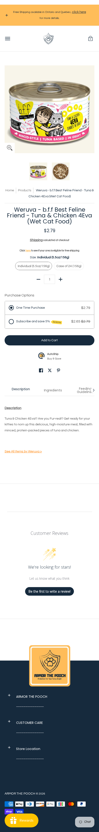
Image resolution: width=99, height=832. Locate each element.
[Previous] (8, 108)
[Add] (60, 279)
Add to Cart (49, 340)
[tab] (21, 390)
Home (9, 190)
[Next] (91, 108)
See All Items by (23, 451)
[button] (90, 38)
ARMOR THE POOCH (20, 793)
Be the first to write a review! (49, 591)
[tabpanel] (49, 430)
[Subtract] (38, 279)
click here (79, 12)
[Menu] (7, 38)
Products (24, 190)
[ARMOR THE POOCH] (48, 38)
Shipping (36, 240)
